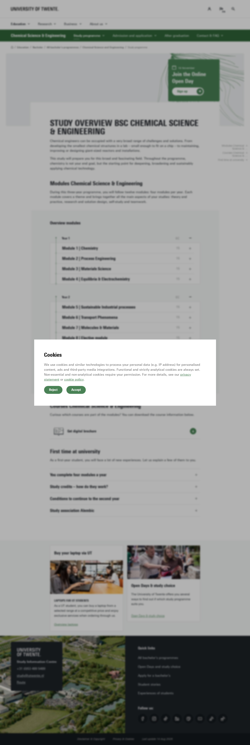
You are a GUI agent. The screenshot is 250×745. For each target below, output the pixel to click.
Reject (53, 390)
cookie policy (74, 379)
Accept (76, 390)
